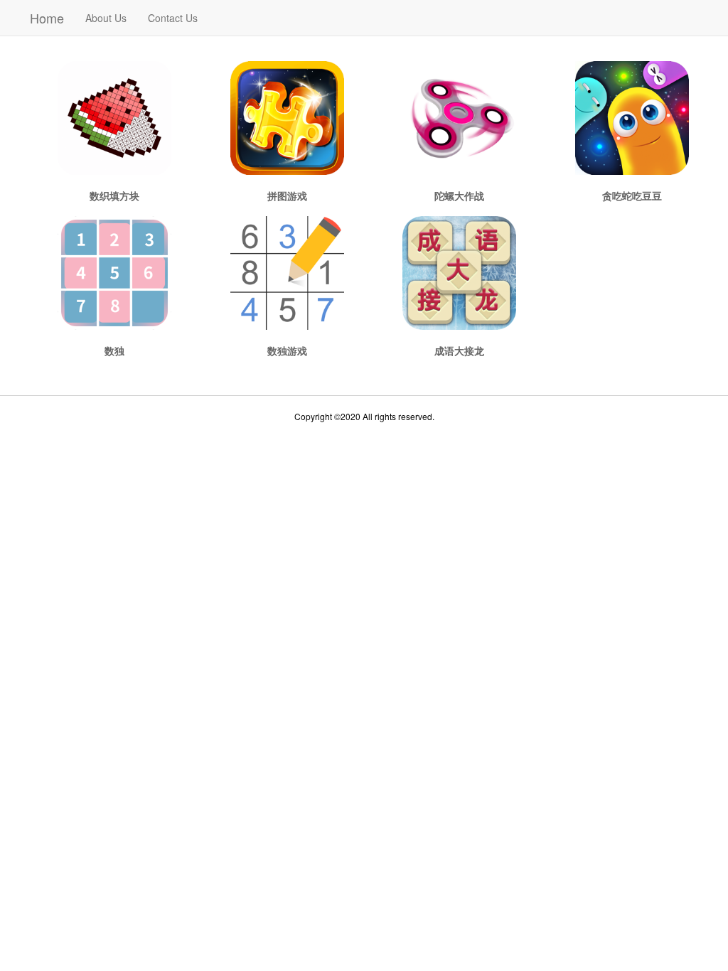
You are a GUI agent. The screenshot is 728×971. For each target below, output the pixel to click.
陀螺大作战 (459, 195)
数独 (114, 350)
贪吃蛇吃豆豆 (632, 195)
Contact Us (173, 18)
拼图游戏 (287, 195)
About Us (106, 18)
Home (47, 18)
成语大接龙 (459, 350)
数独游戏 (287, 350)
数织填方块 (114, 195)
